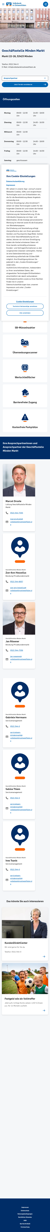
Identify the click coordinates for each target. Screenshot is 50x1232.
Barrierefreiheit (25, 1224)
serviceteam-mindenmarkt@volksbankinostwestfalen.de (21, 736)
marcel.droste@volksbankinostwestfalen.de (21, 522)
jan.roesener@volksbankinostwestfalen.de (21, 659)
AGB (25, 1220)
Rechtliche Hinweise (25, 1217)
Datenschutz (25, 1211)
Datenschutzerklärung (15, 181)
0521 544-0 (15, 726)
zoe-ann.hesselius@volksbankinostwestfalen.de (21, 590)
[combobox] (25, 78)
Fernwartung (25, 1227)
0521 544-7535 (16, 513)
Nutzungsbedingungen (25, 1214)
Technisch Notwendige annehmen (25, 306)
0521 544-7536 (16, 650)
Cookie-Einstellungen (25, 301)
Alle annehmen (25, 313)
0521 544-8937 (16, 581)
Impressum (25, 1207)
